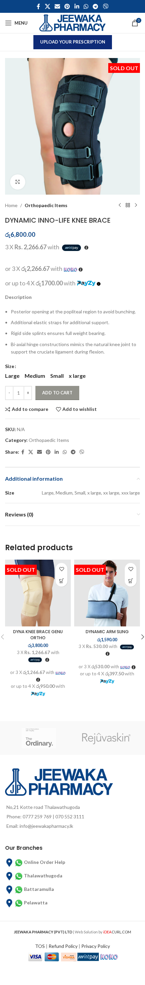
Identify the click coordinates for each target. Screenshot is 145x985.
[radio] (12, 375)
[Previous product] (120, 205)
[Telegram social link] (95, 6)
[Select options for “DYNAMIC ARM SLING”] (131, 581)
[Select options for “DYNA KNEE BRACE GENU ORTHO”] (61, 581)
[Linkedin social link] (76, 6)
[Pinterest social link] (67, 6)
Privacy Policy (95, 946)
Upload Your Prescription (72, 42)
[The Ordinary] (38, 738)
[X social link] (47, 6)
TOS (40, 946)
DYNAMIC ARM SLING (107, 632)
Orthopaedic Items (46, 205)
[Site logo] (72, 22)
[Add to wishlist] (61, 569)
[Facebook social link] (38, 6)
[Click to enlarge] (17, 182)
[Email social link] (57, 6)
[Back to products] (128, 205)
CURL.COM (117, 932)
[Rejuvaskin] (106, 738)
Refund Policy (63, 946)
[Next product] (136, 205)
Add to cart (57, 392)
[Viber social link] (105, 6)
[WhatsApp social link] (85, 6)
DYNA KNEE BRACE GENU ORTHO (38, 635)
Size (9, 366)
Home (11, 205)
